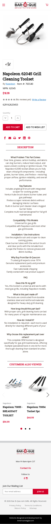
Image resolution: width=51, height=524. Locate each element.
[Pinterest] (29, 137)
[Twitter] (19, 137)
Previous (3, 395)
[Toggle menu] (5, 6)
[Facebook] (5, 137)
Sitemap (33, 508)
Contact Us (25, 468)
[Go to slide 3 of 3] (29, 428)
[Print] (14, 137)
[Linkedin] (24, 137)
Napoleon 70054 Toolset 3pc (36, 409)
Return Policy (20, 508)
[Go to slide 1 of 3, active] (21, 428)
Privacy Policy (15, 505)
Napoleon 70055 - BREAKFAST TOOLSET (12, 411)
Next (47, 395)
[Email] (9, 137)
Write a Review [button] (39, 99)
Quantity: (6, 113)
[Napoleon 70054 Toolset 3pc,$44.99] (37, 384)
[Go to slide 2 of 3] (25, 428)
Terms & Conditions (33, 505)
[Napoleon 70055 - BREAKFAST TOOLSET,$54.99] (13, 384)
